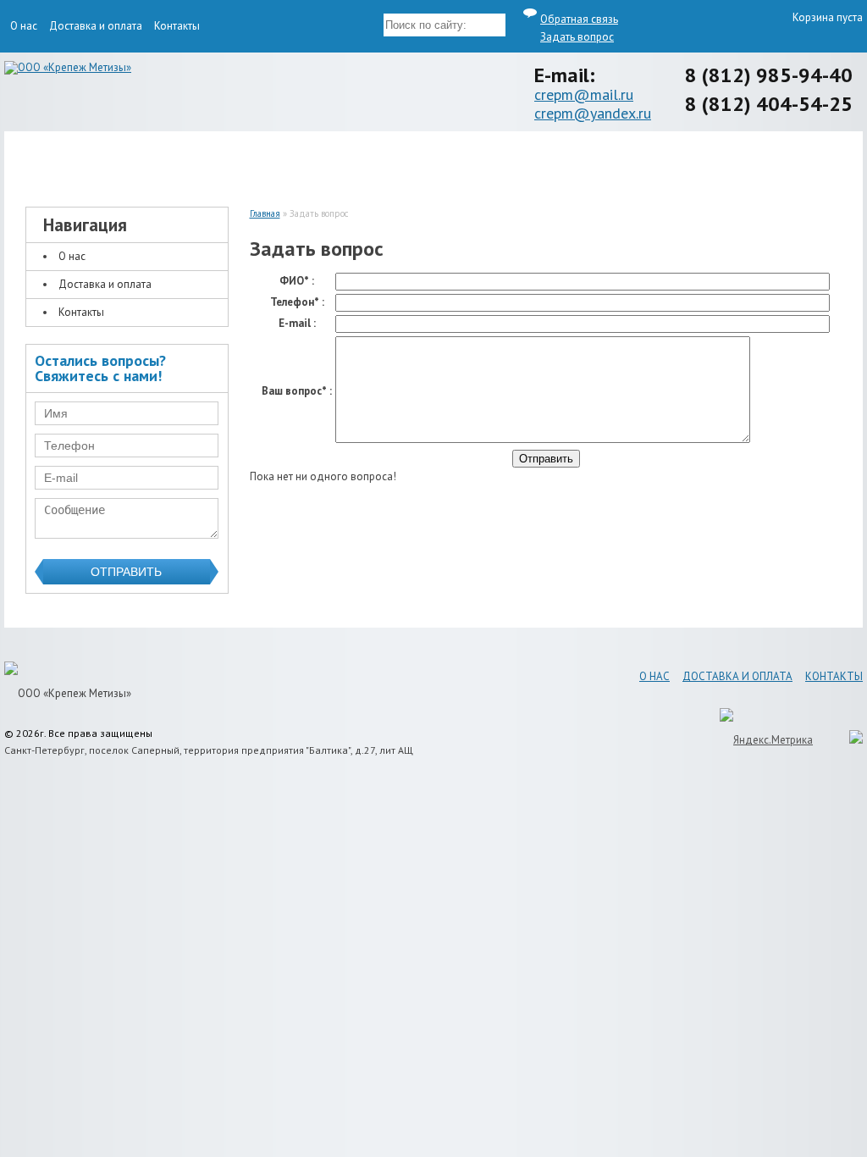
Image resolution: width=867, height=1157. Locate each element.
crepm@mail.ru (583, 94)
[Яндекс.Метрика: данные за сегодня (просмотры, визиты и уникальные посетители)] (766, 740)
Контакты (177, 26)
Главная (265, 213)
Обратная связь (579, 19)
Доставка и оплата (95, 26)
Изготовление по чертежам (539, 162)
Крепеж (116, 162)
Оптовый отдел (751, 162)
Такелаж (327, 162)
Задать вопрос (577, 37)
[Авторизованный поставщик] (847, 740)
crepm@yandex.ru (592, 113)
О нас (23, 26)
